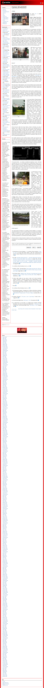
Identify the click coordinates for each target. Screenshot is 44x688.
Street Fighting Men (6, 115)
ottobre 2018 (5, 449)
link (35, 13)
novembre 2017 (5, 463)
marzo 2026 (4, 343)
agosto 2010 (5, 567)
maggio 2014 (5, 513)
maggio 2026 (5, 340)
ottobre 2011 (5, 550)
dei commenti (6, 683)
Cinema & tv (5, 16)
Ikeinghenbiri (33, 308)
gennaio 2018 (5, 460)
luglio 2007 (4, 611)
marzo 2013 (4, 530)
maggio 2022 (5, 398)
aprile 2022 (4, 399)
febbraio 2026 (5, 344)
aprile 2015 (4, 500)
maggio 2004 (5, 657)
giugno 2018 (5, 454)
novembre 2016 (5, 477)
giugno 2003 (5, 670)
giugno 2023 (5, 382)
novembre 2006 (5, 621)
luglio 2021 (4, 410)
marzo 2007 (4, 616)
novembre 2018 (5, 448)
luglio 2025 (4, 352)
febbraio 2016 (5, 488)
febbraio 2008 (5, 603)
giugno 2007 (5, 612)
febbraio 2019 (5, 445)
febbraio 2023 (5, 387)
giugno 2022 (5, 397)
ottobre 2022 (5, 392)
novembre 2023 (5, 376)
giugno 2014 (5, 512)
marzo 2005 (4, 645)
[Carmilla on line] (22, 2)
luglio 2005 (4, 640)
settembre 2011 (5, 551)
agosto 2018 (5, 452)
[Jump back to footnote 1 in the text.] (14, 255)
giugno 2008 (5, 598)
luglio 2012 (4, 539)
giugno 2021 (5, 411)
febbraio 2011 (5, 560)
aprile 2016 (4, 485)
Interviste (4, 12)
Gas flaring (26, 308)
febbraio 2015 (5, 502)
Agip (19, 308)
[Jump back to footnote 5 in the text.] (19, 275)
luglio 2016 (4, 482)
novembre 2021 (5, 405)
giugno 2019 (5, 440)
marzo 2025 (4, 357)
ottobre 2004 (5, 651)
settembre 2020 (5, 422)
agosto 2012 (5, 538)
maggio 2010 (5, 570)
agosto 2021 (5, 409)
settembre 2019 (5, 436)
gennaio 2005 (5, 647)
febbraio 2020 (5, 430)
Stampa (28, 247)
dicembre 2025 (5, 346)
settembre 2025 (5, 350)
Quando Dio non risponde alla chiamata (5, 111)
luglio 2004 (4, 654)
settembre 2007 (5, 609)
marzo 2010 (4, 573)
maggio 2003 (5, 671)
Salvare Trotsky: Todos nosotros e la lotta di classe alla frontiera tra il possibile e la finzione (6, 54)
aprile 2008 (4, 600)
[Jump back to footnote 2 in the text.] (19, 263)
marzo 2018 (4, 458)
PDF (33, 247)
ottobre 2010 (5, 564)
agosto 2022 (5, 394)
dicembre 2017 (5, 461)
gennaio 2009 (5, 590)
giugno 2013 (5, 526)
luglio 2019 (4, 439)
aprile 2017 (4, 471)
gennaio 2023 (5, 388)
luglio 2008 (4, 597)
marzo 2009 (4, 587)
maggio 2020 (5, 427)
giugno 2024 (5, 368)
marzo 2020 (4, 429)
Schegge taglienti (5, 17)
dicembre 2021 (5, 404)
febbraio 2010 (5, 574)
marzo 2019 (4, 443)
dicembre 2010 (5, 562)
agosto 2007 (5, 610)
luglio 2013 (4, 525)
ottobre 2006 (5, 622)
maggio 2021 (5, 412)
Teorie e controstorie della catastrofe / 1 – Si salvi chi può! (6, 91)
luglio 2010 (4, 568)
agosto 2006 (5, 624)
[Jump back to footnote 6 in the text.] (18, 283)
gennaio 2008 (5, 604)
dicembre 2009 (5, 576)
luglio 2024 (4, 367)
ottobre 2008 (5, 593)
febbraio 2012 (5, 545)
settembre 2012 (5, 537)
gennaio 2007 (5, 618)
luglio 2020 (4, 424)
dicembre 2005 (5, 634)
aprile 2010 (4, 572)
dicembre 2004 (5, 648)
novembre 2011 (5, 549)
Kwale (37, 308)
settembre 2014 (5, 508)
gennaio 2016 (5, 489)
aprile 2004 (4, 658)
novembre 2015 (5, 491)
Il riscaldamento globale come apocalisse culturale (6, 30)
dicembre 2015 (5, 490)
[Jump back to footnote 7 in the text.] (15, 285)
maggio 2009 (5, 585)
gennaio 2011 (5, 561)
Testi (3, 14)
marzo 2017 (4, 472)
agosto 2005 (5, 639)
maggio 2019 (5, 441)
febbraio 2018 (5, 459)
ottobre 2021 (5, 406)
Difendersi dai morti (6, 134)
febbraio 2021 (5, 416)
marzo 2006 (4, 630)
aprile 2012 (4, 543)
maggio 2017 (5, 470)
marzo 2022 (4, 400)
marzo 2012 (4, 544)
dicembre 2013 (5, 519)
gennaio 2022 (5, 403)
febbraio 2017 (5, 473)
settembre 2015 (5, 494)
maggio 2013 (5, 527)
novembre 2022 (5, 391)
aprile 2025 (4, 356)
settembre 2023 (5, 379)
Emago (21, 308)
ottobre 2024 (5, 363)
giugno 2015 (5, 497)
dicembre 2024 (5, 361)
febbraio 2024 (5, 373)
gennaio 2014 (5, 518)
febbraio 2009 (5, 588)
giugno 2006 (5, 627)
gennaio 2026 (5, 345)
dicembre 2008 (5, 591)
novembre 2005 (5, 635)
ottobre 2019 (5, 435)
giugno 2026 (5, 339)
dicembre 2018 (5, 447)
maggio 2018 (5, 455)
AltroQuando (5, 23)
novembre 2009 (5, 578)
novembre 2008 (5, 592)
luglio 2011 (4, 554)
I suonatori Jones (5, 21)
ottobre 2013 (5, 521)
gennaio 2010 (5, 575)
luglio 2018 (4, 453)
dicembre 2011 (5, 548)
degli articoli (5, 682)
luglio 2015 (4, 496)
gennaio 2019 (5, 446)
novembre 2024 (5, 362)
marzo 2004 (4, 659)
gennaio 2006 (5, 633)
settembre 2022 (5, 393)
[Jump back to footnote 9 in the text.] (13, 294)
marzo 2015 (4, 501)
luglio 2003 (4, 669)
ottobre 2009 (5, 579)
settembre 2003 (5, 666)
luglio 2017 (4, 467)
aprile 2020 (4, 428)
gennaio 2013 (5, 532)
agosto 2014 (5, 509)
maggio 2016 (5, 484)
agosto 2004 (5, 653)
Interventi (4, 9)
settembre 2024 (5, 364)
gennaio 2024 (5, 374)
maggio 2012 (5, 542)
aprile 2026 (4, 342)
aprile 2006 (4, 629)
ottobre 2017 (5, 464)
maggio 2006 (5, 628)
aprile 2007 (4, 615)
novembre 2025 (5, 348)
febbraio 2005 (5, 646)
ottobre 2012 (5, 536)
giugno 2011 (5, 555)
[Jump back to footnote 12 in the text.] (15, 306)
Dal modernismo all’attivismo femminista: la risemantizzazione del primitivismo (6, 129)
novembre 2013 (5, 520)
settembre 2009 (5, 580)
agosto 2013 (5, 524)
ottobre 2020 (5, 421)
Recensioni (4, 10)
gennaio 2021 (5, 417)
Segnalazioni (5, 22)
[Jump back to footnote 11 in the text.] (38, 300)
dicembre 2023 (5, 375)
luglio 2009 (4, 582)
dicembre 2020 (5, 418)
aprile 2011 (4, 557)
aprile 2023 (4, 385)
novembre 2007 (5, 606)
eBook (38, 247)
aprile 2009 (4, 586)
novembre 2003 (5, 664)
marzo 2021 (4, 415)
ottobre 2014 (5, 507)
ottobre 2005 (5, 636)
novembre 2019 (5, 434)
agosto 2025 (5, 351)
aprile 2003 (4, 672)
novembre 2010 (5, 563)
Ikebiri (30, 308)
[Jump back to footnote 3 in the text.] (30, 266)
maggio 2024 (5, 369)
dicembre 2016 (5, 476)
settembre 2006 (5, 623)
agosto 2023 (5, 380)
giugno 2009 (5, 584)
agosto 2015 (5, 495)
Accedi (4, 681)
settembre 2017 (5, 465)
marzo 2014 (4, 515)
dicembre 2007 (5, 605)
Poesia (4, 15)
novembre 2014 (5, 506)
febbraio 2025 (5, 358)
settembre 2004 (5, 652)
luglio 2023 (4, 381)
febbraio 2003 (5, 675)
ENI (23, 308)
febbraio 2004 (5, 660)
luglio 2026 (4, 338)
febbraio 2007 (5, 617)
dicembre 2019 (5, 433)
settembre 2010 (5, 566)
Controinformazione (23, 8)
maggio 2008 (5, 599)
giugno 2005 (5, 641)
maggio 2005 (5, 642)
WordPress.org (5, 685)
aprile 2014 (4, 514)
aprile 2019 (4, 442)
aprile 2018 (4, 457)
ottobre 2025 (5, 349)
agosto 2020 (5, 423)
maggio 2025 (5, 355)
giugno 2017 (5, 469)
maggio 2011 (5, 556)
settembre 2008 (5, 594)
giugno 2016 (5, 483)
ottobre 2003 (5, 665)
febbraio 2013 (5, 531)
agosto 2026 (5, 337)
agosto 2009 (5, 581)
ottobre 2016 (5, 478)
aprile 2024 (4, 370)
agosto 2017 (5, 466)
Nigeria (40, 308)
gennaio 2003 (5, 676)
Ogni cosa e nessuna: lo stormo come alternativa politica (6, 106)
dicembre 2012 (5, 533)
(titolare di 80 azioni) (37, 262)
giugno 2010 (5, 569)
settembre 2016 (5, 479)
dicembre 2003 (5, 663)
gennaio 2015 (5, 503)
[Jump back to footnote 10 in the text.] (18, 297)
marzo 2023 (4, 386)
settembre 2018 (5, 451)
